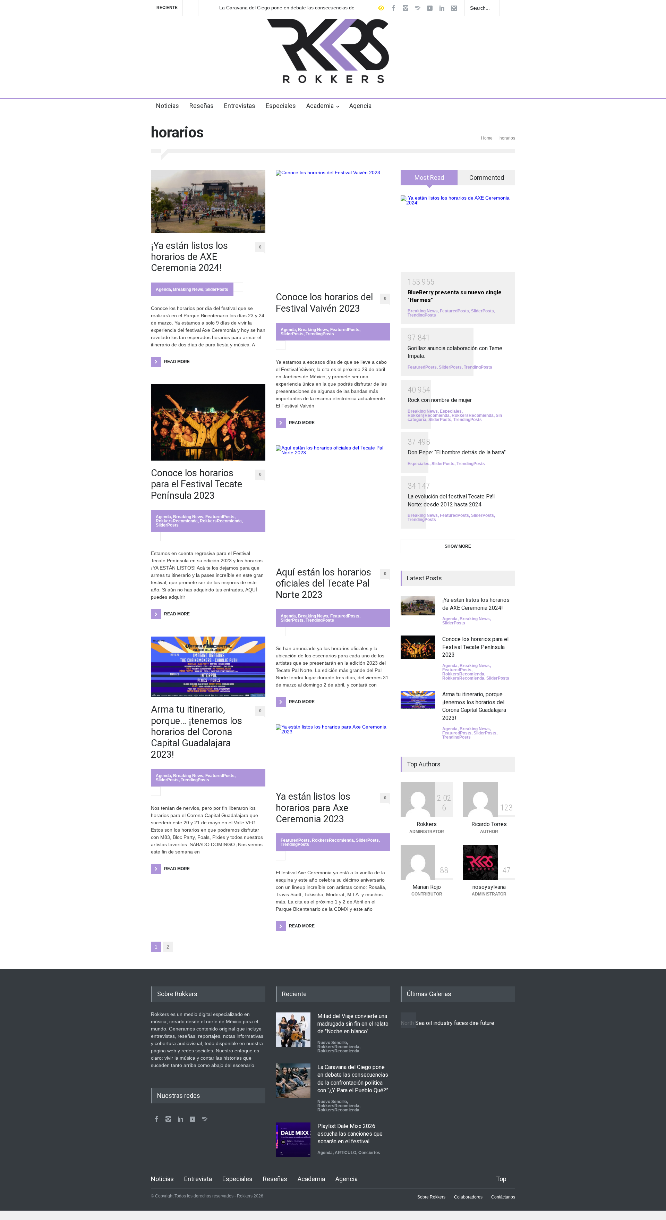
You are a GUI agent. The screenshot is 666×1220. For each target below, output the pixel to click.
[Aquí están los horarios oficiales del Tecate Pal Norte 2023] (333, 502)
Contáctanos (503, 1197)
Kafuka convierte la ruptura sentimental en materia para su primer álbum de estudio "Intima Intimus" (283, 8)
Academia (320, 105)
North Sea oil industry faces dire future (447, 1023)
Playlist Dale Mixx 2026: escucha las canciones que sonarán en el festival (350, 1134)
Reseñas (201, 105)
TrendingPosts (195, 779)
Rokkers (427, 824)
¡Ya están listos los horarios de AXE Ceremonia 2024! (189, 257)
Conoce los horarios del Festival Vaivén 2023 (324, 303)
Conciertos (369, 1152)
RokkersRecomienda (177, 521)
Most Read (429, 177)
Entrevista (198, 1179)
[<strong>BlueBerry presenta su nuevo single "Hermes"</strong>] (458, 233)
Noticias (167, 105)
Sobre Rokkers (431, 1197)
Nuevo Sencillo (332, 1042)
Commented (486, 177)
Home (487, 138)
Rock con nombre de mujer (440, 400)
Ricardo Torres (489, 824)
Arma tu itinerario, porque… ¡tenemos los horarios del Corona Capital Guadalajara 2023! (196, 732)
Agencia (360, 105)
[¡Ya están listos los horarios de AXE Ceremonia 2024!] (208, 201)
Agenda (163, 289)
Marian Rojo (426, 887)
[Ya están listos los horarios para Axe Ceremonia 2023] (333, 754)
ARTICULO (345, 1152)
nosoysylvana (489, 887)
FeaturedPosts (219, 516)
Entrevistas (239, 105)
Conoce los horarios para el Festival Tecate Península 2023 (196, 484)
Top (501, 1179)
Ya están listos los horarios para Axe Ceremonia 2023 (313, 808)
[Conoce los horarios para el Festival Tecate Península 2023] (208, 422)
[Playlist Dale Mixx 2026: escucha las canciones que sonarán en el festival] (293, 1139)
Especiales (281, 105)
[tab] (429, 180)
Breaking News (188, 289)
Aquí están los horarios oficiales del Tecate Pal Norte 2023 (323, 583)
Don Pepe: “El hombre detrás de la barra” (457, 452)
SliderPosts (216, 289)
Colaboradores (468, 1197)
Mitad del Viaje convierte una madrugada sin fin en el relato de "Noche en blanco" (352, 1024)
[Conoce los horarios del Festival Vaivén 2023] (333, 227)
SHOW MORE (458, 546)
